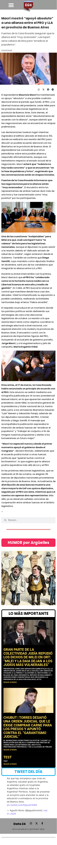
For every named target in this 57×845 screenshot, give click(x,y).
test (7, 757)
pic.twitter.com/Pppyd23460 (22, 805)
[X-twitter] (36, 823)
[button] (11, 5)
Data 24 (20, 824)
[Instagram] (30, 823)
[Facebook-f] (42, 823)
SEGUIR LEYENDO (10, 682)
